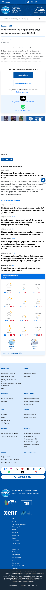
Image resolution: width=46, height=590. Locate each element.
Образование (5, 420)
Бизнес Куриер (29, 404)
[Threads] (17, 469)
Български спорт (30, 417)
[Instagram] (11, 469)
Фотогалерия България (32, 433)
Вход (41, 9)
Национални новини (8, 374)
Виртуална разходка (19, 524)
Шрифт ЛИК (16, 549)
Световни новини (30, 374)
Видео (3, 452)
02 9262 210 (24, 477)
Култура (4, 415)
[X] (28, 469)
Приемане (13, 585)
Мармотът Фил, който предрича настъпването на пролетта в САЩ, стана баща (22, 175)
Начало (3, 26)
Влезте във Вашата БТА (23, 83)
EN (32, 2)
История (15, 532)
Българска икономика (31, 401)
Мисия (14, 530)
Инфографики (30, 452)
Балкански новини (7, 399)
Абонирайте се (23, 75)
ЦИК (2, 388)
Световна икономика (31, 399)
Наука (3, 417)
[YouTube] (23, 469)
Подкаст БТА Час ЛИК (8, 462)
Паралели (27, 376)
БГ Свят (4, 429)
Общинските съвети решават (8, 380)
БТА (13, 518)
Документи (15, 535)
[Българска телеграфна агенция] (5, 493)
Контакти (15, 563)
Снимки (27, 429)
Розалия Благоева (7, 39)
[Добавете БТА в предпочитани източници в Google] (36, 472)
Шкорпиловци (16, 543)
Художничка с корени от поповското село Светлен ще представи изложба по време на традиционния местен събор (22, 222)
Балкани (4, 394)
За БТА (14, 521)
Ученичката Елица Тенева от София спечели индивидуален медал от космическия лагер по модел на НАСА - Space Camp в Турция (22, 258)
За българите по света (9, 436)
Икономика (29, 394)
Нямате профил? (39, 12)
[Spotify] (9, 472)
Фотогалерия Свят (30, 436)
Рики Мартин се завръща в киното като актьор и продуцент (21, 269)
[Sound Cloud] (23, 472)
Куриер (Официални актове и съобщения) (11, 384)
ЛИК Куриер (5, 423)
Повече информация (29, 585)
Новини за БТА (16, 527)
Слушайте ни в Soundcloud (23, 102)
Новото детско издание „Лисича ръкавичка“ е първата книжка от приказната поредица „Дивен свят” (22, 210)
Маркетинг (15, 552)
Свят (26, 369)
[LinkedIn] (34, 469)
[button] (27, 2)
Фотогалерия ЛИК (30, 439)
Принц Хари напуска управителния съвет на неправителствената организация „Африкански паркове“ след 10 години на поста (22, 245)
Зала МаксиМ (16, 555)
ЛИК (10, 26)
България (5, 369)
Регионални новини (7, 376)
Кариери (14, 538)
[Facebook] (5, 469)
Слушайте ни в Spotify (23, 110)
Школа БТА (15, 541)
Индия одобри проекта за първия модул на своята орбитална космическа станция (22, 233)
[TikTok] (40, 469)
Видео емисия (5, 457)
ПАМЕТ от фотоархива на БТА (33, 445)
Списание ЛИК (16, 557)
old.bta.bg (15, 568)
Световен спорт (30, 415)
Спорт (26, 410)
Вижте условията (23, 92)
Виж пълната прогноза (12, 353)
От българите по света (9, 433)
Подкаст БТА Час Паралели (10, 459)
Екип (13, 560)
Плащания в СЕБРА (18, 566)
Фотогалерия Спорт (31, 442)
